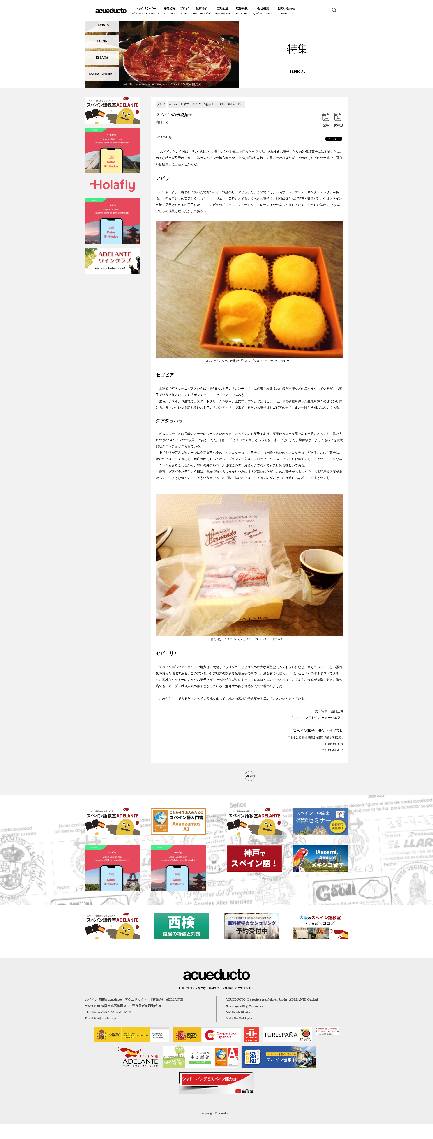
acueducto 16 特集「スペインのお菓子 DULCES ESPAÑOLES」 (206, 104)
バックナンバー (145, 11)
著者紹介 (169, 11)
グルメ (161, 104)
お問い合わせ (286, 11)
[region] (162, 53)
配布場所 (201, 11)
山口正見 (162, 122)
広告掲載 (242, 11)
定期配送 (222, 11)
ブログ (184, 11)
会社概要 (263, 11)
